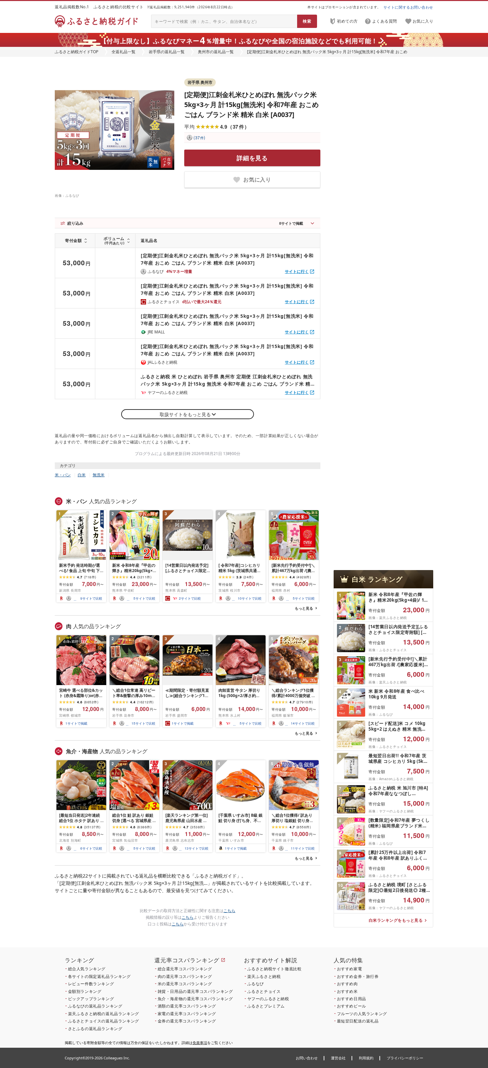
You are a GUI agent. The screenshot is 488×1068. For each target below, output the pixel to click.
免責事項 (200, 1042)
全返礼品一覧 (123, 52)
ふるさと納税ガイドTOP (76, 52)
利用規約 (366, 1057)
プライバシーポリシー (405, 1057)
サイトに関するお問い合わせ (408, 7)
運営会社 (338, 1057)
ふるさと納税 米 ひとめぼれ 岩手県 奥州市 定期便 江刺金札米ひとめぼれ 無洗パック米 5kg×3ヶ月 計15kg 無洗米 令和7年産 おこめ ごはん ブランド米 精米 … (227, 380)
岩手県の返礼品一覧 (167, 52)
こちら (229, 910)
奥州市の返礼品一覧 (216, 52)
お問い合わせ (307, 1057)
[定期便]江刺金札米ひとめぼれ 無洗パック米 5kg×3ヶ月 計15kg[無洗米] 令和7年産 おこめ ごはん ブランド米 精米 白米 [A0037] (251, 104)
